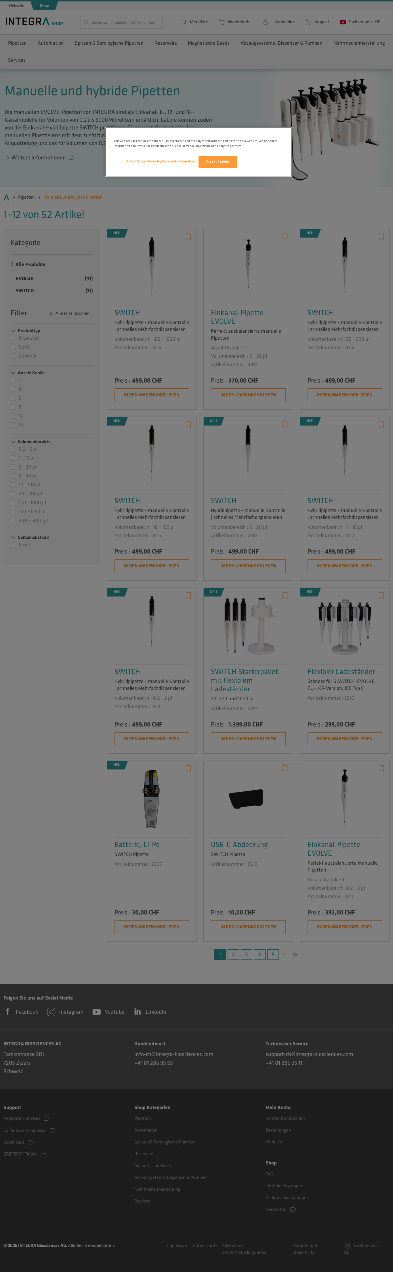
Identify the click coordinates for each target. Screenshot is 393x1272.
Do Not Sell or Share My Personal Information (160, 161)
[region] (198, 152)
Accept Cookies (218, 161)
